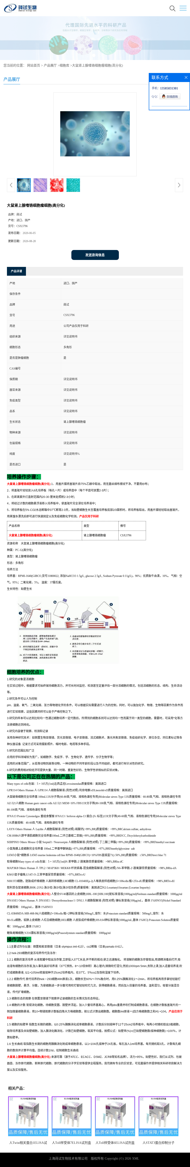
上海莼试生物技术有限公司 (68, 1158)
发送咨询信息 (95, 255)
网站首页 (33, 65)
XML (135, 1158)
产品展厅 (50, 65)
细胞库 (64, 65)
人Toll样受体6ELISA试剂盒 (115, 1143)
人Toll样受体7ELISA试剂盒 (71, 1143)
